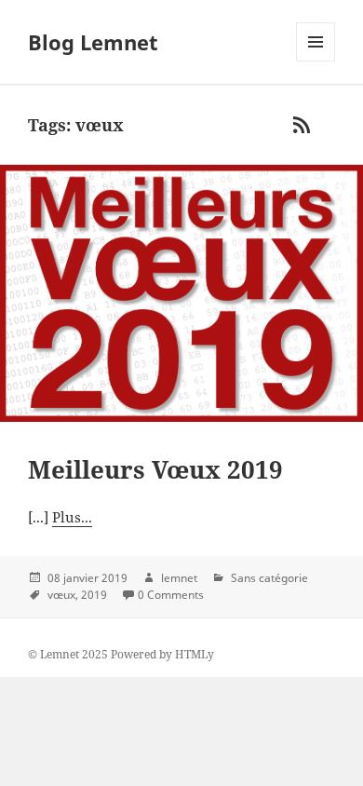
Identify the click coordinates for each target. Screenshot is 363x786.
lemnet (179, 578)
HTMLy (194, 654)
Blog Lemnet (93, 42)
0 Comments (171, 595)
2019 (94, 595)
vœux (61, 595)
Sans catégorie (269, 578)
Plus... (72, 517)
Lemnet (59, 654)
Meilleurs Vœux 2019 (155, 469)
